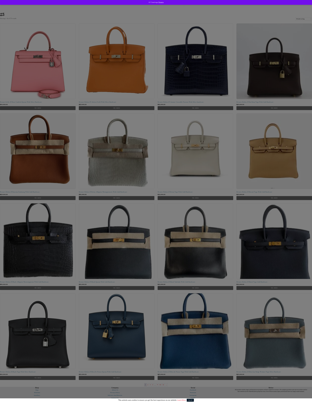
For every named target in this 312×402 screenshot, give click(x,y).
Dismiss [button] (161, 2)
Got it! (190, 400)
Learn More (181, 400)
